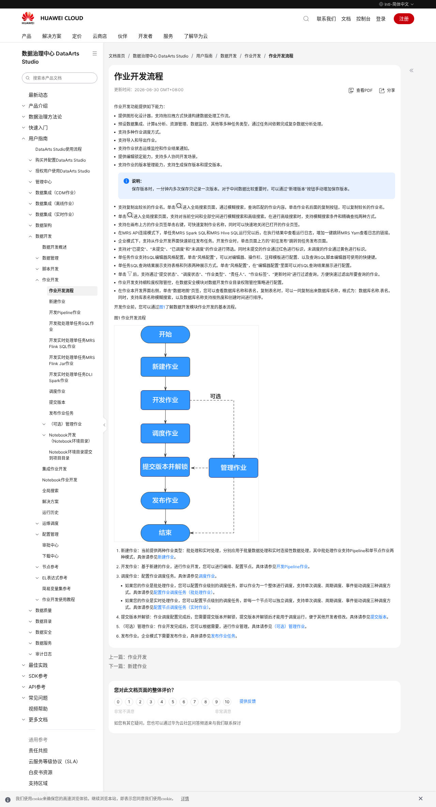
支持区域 (38, 783)
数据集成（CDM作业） (56, 192)
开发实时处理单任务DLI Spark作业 (70, 377)
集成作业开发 (54, 469)
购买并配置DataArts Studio (60, 160)
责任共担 (38, 750)
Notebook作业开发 (59, 479)
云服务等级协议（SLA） (55, 761)
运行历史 (50, 512)
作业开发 (50, 279)
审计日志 (43, 654)
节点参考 (50, 567)
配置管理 (50, 534)
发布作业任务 (61, 413)
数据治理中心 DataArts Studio (160, 56)
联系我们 (326, 18)
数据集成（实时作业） (55, 214)
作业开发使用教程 (58, 599)
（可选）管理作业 (65, 424)
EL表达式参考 (54, 577)
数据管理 (50, 258)
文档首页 (117, 56)
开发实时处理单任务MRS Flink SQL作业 (72, 343)
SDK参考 (38, 676)
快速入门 (38, 127)
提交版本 (57, 402)
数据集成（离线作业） (55, 203)
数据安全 (43, 632)
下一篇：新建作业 (128, 666)
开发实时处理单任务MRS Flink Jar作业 (72, 360)
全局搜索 (50, 490)
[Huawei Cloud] (52, 18)
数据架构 (43, 225)
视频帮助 (38, 708)
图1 (162, 307)
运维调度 (50, 523)
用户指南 (38, 138)
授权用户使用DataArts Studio (62, 171)
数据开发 (43, 236)
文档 (346, 18)
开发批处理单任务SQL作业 (71, 326)
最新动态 (38, 95)
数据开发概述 (54, 247)
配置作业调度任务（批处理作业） (183, 592)
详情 (185, 798)
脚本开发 (50, 268)
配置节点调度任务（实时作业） (181, 607)
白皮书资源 (40, 772)
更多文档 (38, 719)
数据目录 (43, 621)
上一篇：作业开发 (128, 657)
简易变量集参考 (56, 588)
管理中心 (43, 181)
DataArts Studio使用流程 (58, 149)
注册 (404, 18)
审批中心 (50, 545)
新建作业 (57, 301)
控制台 (363, 18)
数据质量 (43, 610)
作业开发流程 (61, 290)
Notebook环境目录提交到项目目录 (70, 455)
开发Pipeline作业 (65, 312)
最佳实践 (38, 665)
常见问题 (38, 698)
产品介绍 (38, 106)
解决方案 (50, 501)
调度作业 (57, 391)
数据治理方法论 (45, 116)
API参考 (37, 687)
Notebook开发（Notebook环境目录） (70, 438)
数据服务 (43, 643)
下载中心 (50, 556)
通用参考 (38, 739)
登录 (381, 18)
